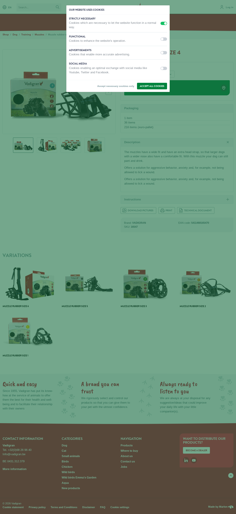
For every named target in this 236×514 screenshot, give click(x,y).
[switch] (164, 23)
